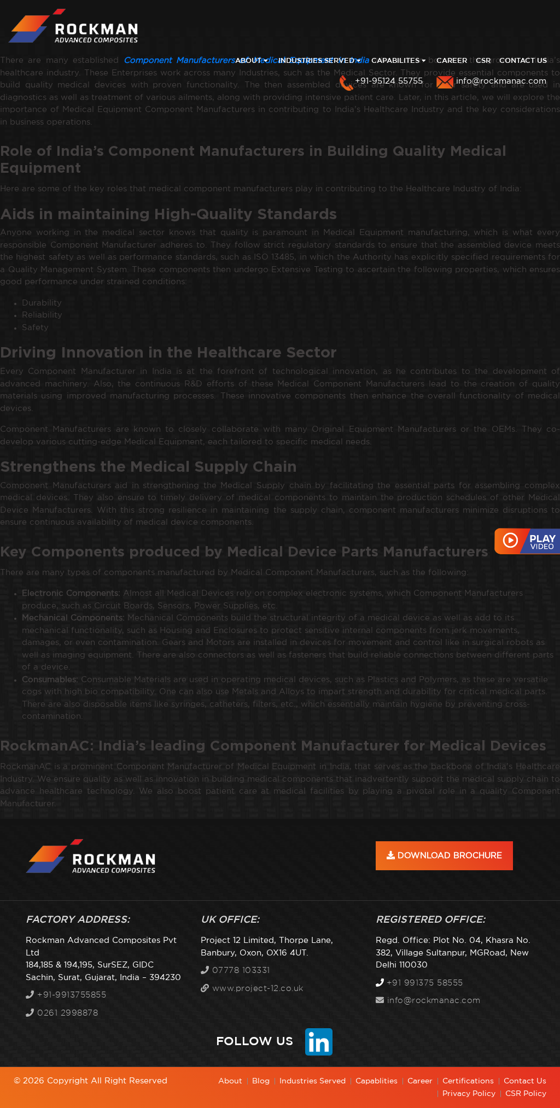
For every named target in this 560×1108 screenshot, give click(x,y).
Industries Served (317, 61)
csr (483, 61)
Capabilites (396, 61)
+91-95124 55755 (389, 81)
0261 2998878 (66, 1013)
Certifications (468, 1081)
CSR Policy (525, 1094)
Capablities (376, 1081)
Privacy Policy (468, 1094)
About (249, 61)
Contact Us (523, 61)
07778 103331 (239, 970)
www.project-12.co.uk (256, 988)
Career (451, 61)
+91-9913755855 (70, 995)
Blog (261, 1081)
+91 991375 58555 (425, 983)
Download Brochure (448, 855)
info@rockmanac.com (501, 81)
